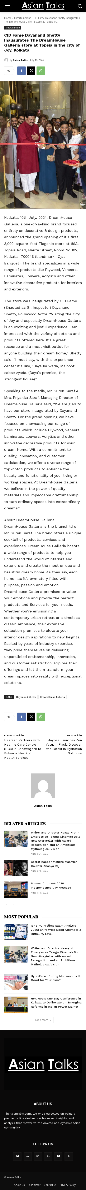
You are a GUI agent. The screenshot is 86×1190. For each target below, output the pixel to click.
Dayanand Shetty (26, 696)
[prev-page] (6, 904)
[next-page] (13, 904)
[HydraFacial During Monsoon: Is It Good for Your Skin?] (16, 982)
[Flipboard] (17, 1156)
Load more (41, 1020)
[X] (31, 70)
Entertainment (22, 18)
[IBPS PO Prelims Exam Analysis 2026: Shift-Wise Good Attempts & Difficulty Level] (16, 932)
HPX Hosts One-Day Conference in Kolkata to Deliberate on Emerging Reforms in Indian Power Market (56, 1002)
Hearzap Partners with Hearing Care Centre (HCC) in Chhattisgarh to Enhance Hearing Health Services (22, 749)
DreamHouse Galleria (52, 696)
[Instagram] (38, 1156)
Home (7, 18)
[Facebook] (21, 70)
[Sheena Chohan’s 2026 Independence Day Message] (16, 889)
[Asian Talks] (7, 60)
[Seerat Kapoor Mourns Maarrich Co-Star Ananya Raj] (16, 868)
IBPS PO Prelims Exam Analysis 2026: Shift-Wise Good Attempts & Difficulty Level (56, 929)
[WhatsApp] (41, 70)
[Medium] (58, 1156)
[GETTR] (28, 1156)
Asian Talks (20, 59)
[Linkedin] (48, 1156)
